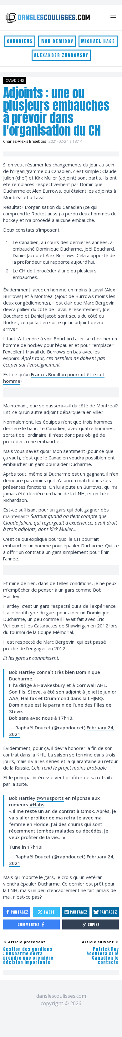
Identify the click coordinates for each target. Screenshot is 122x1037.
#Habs (36, 804)
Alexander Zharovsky (61, 55)
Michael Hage (98, 41)
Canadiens (20, 41)
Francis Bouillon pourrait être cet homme (53, 377)
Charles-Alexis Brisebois (24, 141)
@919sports (50, 798)
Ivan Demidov (57, 41)
